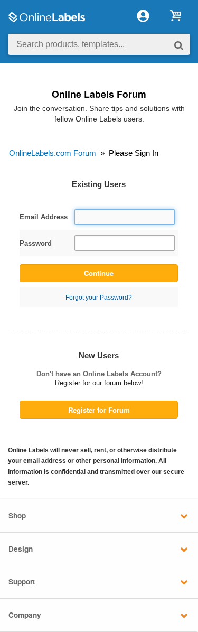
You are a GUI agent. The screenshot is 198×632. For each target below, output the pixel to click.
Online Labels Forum (99, 93)
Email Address (44, 217)
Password (36, 243)
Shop (17, 515)
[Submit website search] (178, 44)
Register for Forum (99, 410)
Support (21, 582)
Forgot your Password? (98, 297)
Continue (99, 273)
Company (24, 615)
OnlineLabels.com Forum (52, 152)
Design (20, 549)
